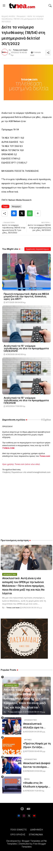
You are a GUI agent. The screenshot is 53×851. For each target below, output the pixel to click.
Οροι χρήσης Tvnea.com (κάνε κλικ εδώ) (21, 464)
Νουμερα (21, 16)
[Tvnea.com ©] (21, 6)
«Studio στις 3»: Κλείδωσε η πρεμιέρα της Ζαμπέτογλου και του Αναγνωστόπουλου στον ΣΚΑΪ (36, 785)
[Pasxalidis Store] (24, 658)
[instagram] (24, 816)
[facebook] (19, 816)
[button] (50, 6)
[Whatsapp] (30, 213)
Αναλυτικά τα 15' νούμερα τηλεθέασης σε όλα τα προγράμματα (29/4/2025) (26, 348)
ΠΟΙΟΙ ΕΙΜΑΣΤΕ (18, 829)
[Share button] (38, 213)
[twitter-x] (29, 816)
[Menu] (4, 6)
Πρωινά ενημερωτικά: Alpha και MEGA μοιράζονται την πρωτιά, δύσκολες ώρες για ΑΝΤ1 (26, 296)
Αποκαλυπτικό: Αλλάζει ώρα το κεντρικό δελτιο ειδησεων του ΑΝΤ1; (35, 726)
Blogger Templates (31, 841)
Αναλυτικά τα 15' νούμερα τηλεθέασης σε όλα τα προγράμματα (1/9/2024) (26, 400)
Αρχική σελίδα (8, 16)
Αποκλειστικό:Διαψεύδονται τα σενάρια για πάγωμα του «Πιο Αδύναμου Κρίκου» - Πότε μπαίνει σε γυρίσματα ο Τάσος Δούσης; (36, 765)
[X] (22, 213)
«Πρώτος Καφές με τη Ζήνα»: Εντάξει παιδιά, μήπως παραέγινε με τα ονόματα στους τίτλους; (37, 745)
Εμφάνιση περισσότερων (37, 249)
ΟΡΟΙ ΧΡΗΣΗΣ (17, 834)
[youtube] (34, 816)
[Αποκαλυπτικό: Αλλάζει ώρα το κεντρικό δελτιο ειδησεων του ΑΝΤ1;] (11, 725)
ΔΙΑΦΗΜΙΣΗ (36, 829)
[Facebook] (14, 213)
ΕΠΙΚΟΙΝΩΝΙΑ (36, 834)
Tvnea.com (44, 456)
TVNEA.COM (8, 448)
